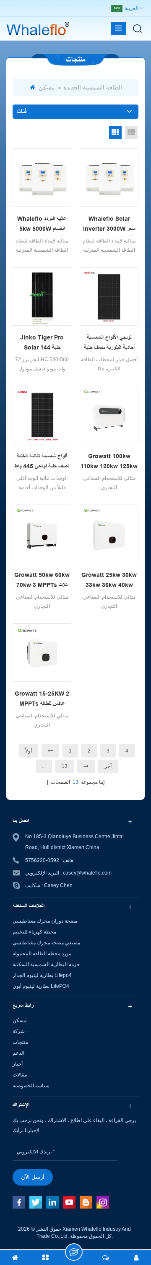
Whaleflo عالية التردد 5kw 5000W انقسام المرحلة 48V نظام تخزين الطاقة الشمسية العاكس (42, 224)
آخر (108, 766)
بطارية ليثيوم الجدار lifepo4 (42, 975)
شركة (19, 1031)
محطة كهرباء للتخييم (34, 932)
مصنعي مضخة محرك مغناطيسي (46, 943)
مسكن (47, 87)
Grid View (115, 132)
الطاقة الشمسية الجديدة (92, 87)
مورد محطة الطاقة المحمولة (42, 953)
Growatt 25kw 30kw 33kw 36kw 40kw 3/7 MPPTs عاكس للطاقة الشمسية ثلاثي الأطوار (109, 580)
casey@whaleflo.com (87, 873)
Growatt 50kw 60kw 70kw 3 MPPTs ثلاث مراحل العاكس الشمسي (42, 580)
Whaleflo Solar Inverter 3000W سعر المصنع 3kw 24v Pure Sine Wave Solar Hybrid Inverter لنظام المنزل (109, 224)
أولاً (28, 751)
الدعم (18, 1053)
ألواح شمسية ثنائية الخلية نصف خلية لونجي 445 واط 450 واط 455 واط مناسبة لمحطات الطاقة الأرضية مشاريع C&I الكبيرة (42, 462)
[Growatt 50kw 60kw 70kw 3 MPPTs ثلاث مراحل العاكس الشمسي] (42, 534)
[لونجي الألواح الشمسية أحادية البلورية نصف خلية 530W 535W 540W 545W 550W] (109, 296)
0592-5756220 (42, 860)
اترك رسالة (74, 1252)
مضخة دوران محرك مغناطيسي (45, 921)
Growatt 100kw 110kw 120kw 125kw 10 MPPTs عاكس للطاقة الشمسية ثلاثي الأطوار (109, 462)
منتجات (20, 1042)
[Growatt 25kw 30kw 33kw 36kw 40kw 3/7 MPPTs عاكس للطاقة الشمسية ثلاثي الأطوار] (109, 534)
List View (131, 132)
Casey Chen (58, 885)
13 (65, 766)
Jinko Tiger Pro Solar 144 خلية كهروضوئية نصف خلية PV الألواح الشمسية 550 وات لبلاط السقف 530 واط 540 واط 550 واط (42, 343)
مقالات (20, 1075)
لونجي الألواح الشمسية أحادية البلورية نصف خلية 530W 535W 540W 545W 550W (109, 343)
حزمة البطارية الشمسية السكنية (46, 964)
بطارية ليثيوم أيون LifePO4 (41, 986)
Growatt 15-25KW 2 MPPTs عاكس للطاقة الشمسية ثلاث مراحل (42, 699)
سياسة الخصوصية (31, 1086)
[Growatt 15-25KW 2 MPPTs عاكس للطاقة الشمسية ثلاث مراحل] (42, 652)
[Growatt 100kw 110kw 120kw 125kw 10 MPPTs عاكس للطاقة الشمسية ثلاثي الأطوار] (109, 415)
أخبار (18, 1064)
